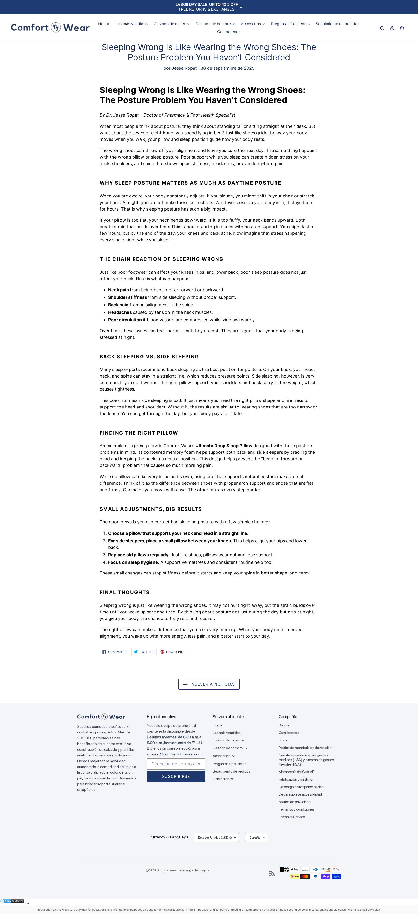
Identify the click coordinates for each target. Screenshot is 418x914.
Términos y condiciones (297, 809)
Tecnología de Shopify (193, 870)
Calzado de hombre (228, 748)
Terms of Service (292, 817)
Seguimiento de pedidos (231, 771)
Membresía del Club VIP (297, 772)
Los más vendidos (226, 732)
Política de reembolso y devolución (305, 747)
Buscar (284, 725)
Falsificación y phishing (296, 779)
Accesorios (222, 756)
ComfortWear (167, 870)
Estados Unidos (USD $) (215, 837)
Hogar (217, 725)
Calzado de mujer (226, 740)
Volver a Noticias (212, 684)
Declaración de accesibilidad (300, 794)
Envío (283, 740)
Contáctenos (223, 779)
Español (255, 837)
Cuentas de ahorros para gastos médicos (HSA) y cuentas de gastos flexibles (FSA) (306, 760)
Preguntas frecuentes (229, 764)
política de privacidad (295, 802)
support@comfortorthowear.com (174, 754)
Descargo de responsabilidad (301, 787)
